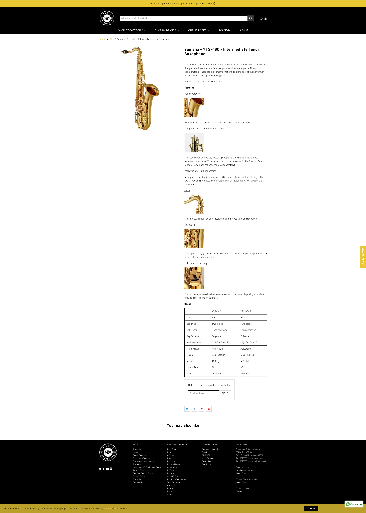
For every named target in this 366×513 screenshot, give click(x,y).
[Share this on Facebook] (194, 409)
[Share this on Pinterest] (201, 409)
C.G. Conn (171, 455)
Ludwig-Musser (173, 464)
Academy (137, 464)
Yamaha (205, 452)
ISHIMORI (206, 455)
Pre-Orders (137, 479)
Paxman (170, 488)
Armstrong (172, 467)
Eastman (171, 473)
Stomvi (170, 494)
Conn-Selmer (207, 458)
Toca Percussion (174, 482)
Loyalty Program (362, 256)
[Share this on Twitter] (187, 409)
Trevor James (207, 461)
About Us (137, 449)
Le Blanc (171, 470)
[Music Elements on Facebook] (103, 469)
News (135, 452)
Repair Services (140, 455)
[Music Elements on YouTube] (107, 469)
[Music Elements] (107, 18)
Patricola (171, 461)
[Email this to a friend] (209, 409)
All (111, 39)
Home (102, 39)
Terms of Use (138, 470)
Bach (169, 491)
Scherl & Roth (173, 476)
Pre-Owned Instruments (143, 461)
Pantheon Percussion (176, 479)
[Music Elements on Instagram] (111, 469)
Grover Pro (172, 485)
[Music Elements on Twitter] (100, 469)
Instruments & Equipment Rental (147, 467)
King (169, 452)
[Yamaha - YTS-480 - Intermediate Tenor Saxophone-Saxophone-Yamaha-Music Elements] (140, 88)
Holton (170, 458)
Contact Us (138, 482)
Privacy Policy (139, 476)
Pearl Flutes (172, 449)
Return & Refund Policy (143, 473)
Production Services (142, 458)
